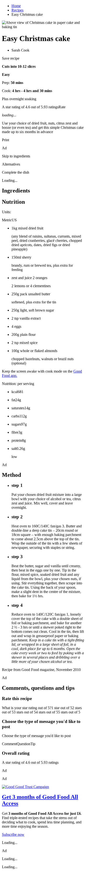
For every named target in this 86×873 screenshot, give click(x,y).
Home (16, 6)
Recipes (17, 10)
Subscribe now (13, 834)
